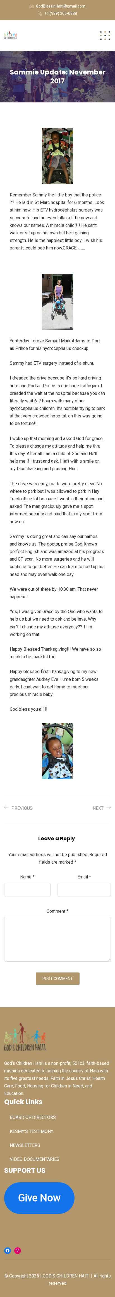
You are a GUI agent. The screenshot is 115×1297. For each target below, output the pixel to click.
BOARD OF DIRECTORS (33, 1117)
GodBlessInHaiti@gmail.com (60, 6)
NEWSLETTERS (25, 1145)
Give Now (39, 1198)
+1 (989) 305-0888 (60, 13)
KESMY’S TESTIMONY (31, 1131)
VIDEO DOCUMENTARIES (34, 1159)
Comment (57, 911)
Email (84, 877)
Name (27, 877)
